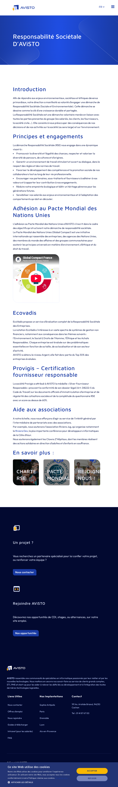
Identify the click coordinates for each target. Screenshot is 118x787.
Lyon (42, 724)
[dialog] (59, 774)
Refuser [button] (92, 778)
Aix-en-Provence (48, 731)
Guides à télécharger (18, 724)
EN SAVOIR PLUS (27, 478)
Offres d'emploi (15, 711)
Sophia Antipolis (47, 705)
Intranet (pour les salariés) (20, 731)
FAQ (10, 738)
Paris (42, 711)
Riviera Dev (21, 430)
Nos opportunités (25, 633)
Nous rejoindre (15, 718)
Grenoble (44, 718)
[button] (40, 782)
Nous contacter (24, 572)
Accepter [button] (92, 771)
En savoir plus (62, 778)
